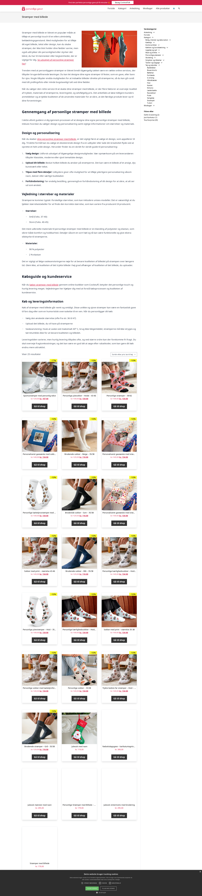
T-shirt (149, 103)
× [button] (200, 872)
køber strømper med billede (44, 284)
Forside (111, 8)
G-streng (150, 78)
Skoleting (149, 57)
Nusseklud (151, 93)
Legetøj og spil (151, 50)
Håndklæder (152, 80)
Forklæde (151, 75)
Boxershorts (152, 70)
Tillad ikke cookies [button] (108, 888)
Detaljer (117, 879)
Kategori (122, 8)
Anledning (135, 8)
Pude (149, 95)
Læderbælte (152, 90)
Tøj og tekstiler (151, 65)
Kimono (150, 88)
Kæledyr (149, 42)
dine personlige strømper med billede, (57, 138)
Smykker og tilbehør (154, 60)
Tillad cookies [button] (92, 888)
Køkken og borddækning (155, 47)
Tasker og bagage (153, 62)
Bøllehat (150, 73)
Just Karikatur (149, 117)
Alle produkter (163, 8)
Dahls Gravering (150, 115)
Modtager (148, 8)
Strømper (151, 100)
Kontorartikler (151, 45)
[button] (101, 892)
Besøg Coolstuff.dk (122, 2)
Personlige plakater (153, 55)
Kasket (149, 85)
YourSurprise (149, 120)
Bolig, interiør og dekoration (157, 40)
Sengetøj (150, 98)
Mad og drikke (151, 52)
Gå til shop (39, 406)
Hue (148, 83)
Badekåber (151, 68)
